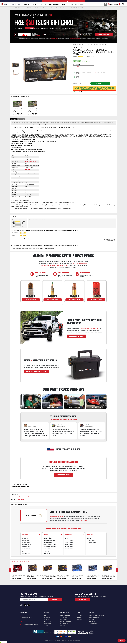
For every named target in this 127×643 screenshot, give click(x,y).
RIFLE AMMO (20, 7)
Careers (46, 625)
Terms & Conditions (49, 621)
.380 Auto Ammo (26, 542)
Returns (79, 617)
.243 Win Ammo (47, 551)
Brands (35, 4)
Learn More (82, 599)
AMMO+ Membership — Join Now (64, 1)
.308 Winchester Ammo (49, 540)
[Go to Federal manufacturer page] (34, 515)
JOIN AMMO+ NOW (76, 336)
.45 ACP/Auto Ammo (27, 538)
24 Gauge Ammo (69, 544)
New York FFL (92, 621)
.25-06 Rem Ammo (48, 553)
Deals (63, 4)
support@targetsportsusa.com (30, 624)
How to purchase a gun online (96, 615)
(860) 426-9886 (114, 4)
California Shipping (93, 623)
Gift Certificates (64, 623)
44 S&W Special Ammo (27, 553)
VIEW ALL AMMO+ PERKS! (36, 371)
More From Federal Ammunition (22, 561)
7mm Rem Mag (28, 169)
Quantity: (75, 83)
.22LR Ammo (90, 537)
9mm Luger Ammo (26, 537)
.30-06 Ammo (47, 548)
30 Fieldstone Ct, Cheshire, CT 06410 (27, 616)
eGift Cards (79, 619)
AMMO (15, 7)
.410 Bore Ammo (69, 550)
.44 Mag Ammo (25, 551)
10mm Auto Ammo (26, 544)
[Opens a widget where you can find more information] (121, 640)
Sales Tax (62, 625)
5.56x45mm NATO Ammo (50, 538)
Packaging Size (77, 64)
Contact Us (47, 617)
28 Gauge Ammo (69, 546)
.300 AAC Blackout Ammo (50, 546)
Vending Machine (64, 617)
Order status (80, 615)
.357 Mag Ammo (26, 546)
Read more (83, 520)
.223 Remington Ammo (49, 537)
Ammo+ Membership (65, 615)
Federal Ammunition (31, 161)
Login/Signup (119, 4)
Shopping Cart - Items (123, 4)
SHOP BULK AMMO (63, 474)
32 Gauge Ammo (69, 548)
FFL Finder (91, 619)
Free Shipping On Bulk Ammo (21, 1)
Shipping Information (65, 621)
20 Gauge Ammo (69, 542)
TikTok (28, 605)
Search (105, 4)
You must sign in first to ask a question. (21, 489)
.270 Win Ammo (47, 550)
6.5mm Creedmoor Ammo (50, 544)
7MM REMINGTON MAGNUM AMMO (32, 7)
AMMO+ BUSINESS (54, 4)
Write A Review (90, 56)
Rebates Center (64, 619)
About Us (46, 619)
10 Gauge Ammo (69, 537)
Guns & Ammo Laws (94, 617)
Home (11, 7)
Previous (10, 570)
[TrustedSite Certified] (71, 632)
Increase (87, 83)
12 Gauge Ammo (69, 538)
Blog (45, 615)
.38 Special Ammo (26, 548)
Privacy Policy (47, 623)
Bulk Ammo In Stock (106, 1)
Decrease (80, 83)
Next (117, 570)
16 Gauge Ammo (69, 540)
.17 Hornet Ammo (91, 542)
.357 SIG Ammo (25, 550)
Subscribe (54, 599)
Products (26, 4)
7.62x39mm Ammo (48, 542)
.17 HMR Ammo (91, 540)
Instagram (21, 605)
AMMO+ (43, 4)
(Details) (94, 72)
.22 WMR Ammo (91, 538)
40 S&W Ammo (25, 540)
